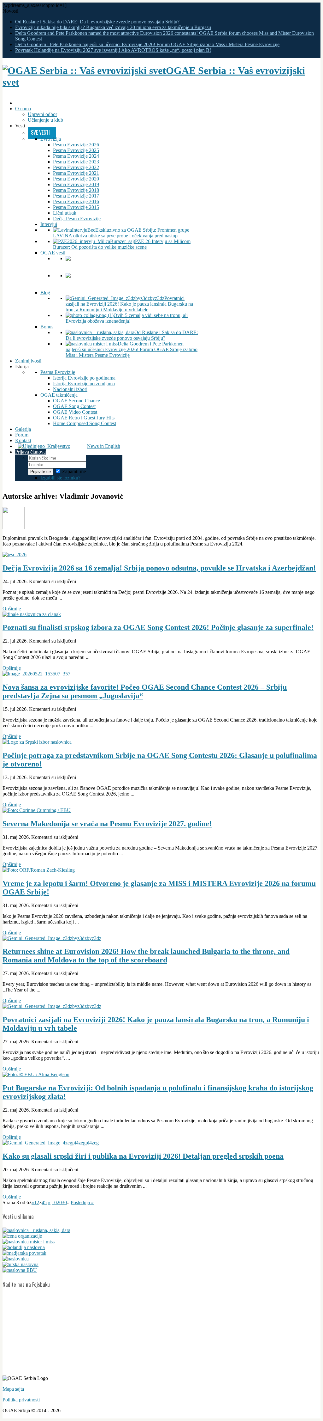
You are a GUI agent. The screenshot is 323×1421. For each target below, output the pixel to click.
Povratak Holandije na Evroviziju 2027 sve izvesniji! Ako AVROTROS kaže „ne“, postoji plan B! (113, 50)
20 (59, 1202)
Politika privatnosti (21, 1399)
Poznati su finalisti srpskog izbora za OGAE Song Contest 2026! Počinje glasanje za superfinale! (158, 627)
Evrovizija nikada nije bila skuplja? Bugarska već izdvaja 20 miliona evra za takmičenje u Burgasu (113, 27)
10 (54, 1202)
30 (64, 1202)
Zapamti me (74, 471)
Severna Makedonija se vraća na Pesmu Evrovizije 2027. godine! (107, 824)
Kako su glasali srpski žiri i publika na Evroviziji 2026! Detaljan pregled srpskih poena (143, 1156)
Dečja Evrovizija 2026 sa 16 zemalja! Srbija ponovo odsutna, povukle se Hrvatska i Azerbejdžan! (159, 568)
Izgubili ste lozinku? (60, 477)
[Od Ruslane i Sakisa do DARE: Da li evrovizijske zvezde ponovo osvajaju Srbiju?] (36, 1230)
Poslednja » (82, 1202)
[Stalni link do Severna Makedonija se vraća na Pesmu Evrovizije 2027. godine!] (37, 810)
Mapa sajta (13, 1389)
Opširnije (12, 608)
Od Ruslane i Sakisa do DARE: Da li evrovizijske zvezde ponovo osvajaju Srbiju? (97, 21)
